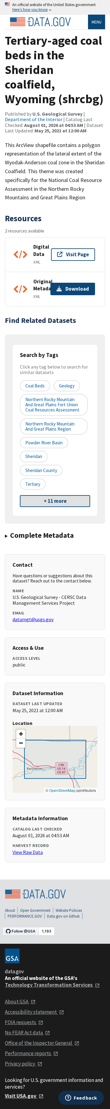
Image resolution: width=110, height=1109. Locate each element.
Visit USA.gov (21, 1096)
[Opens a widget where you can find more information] (81, 1098)
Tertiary (32, 484)
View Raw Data (28, 852)
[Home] (40, 22)
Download (77, 288)
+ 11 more (55, 501)
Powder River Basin (44, 443)
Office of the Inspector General (39, 1043)
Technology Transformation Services (49, 984)
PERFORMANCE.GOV (25, 916)
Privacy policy (20, 1063)
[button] (20, 734)
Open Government (35, 910)
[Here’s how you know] (55, 7)
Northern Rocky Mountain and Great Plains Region (50, 426)
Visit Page (77, 254)
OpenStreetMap (62, 790)
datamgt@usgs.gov (33, 619)
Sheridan (33, 456)
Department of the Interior (33, 119)
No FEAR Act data (24, 1032)
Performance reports (28, 1053)
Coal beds (35, 386)
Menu (96, 22)
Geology (67, 386)
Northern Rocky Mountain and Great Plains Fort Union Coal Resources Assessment (52, 405)
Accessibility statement (31, 1012)
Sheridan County (41, 470)
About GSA (17, 1001)
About (10, 910)
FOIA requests (21, 1022)
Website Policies (69, 910)
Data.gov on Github (63, 916)
